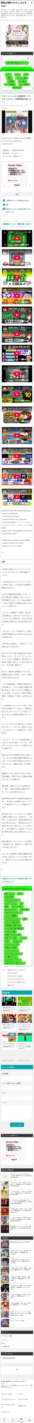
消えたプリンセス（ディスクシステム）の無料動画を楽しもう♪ (10, 1060)
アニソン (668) (7, 1336)
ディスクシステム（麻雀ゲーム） (16, 982)
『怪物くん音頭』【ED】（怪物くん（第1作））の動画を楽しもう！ (20, 1269)
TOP (13, 1381)
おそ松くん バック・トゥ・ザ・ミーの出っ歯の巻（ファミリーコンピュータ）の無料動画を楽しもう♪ (20, 1313)
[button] (17, 36)
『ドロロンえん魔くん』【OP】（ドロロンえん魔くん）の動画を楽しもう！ (21, 1219)
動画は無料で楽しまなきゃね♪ (20, 1242)
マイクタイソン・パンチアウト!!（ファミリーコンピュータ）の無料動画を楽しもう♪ (25, 1046)
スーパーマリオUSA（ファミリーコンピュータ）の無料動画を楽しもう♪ (9, 1045)
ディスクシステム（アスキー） (15, 979)
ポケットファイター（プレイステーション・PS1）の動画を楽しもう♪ (21, 1175)
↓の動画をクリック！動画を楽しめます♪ (17, 200)
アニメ (4, 1421)
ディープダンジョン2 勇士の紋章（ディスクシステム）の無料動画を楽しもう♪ (21, 1202)
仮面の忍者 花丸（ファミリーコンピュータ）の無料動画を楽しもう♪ (9, 1009)
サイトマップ (5, 1412)
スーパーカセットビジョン (8, 1406)
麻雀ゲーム (10, 985)
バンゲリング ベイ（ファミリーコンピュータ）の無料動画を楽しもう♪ (25, 1009)
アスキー (22, 970)
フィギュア (21, 1421)
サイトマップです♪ (17, 1320)
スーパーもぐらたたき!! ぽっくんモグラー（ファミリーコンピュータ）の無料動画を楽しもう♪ (25, 1027)
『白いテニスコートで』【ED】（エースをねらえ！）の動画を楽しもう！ (21, 1184)
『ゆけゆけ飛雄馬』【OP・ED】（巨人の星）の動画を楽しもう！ (20, 1304)
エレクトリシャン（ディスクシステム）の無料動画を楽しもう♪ (25, 1060)
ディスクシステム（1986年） (15, 976)
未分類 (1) (6, 1346)
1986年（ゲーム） (12, 970)
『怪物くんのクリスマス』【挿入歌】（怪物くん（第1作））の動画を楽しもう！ (20, 1252)
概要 (7, 204)
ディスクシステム (12, 973)
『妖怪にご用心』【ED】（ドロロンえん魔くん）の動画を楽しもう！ (21, 1210)
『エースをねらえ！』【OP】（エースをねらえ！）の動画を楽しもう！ (21, 1193)
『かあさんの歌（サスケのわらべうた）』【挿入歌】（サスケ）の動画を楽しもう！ (20, 1261)
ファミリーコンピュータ (8, 1399)
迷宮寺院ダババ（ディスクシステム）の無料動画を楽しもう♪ (20, 1228)
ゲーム (4, 108)
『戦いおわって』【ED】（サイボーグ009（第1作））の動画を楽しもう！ (20, 1287)
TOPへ (29, 1420)
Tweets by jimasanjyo (9, 1358)
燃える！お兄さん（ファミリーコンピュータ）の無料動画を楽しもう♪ (9, 1026)
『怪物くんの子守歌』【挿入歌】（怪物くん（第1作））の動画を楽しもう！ (20, 1278)
